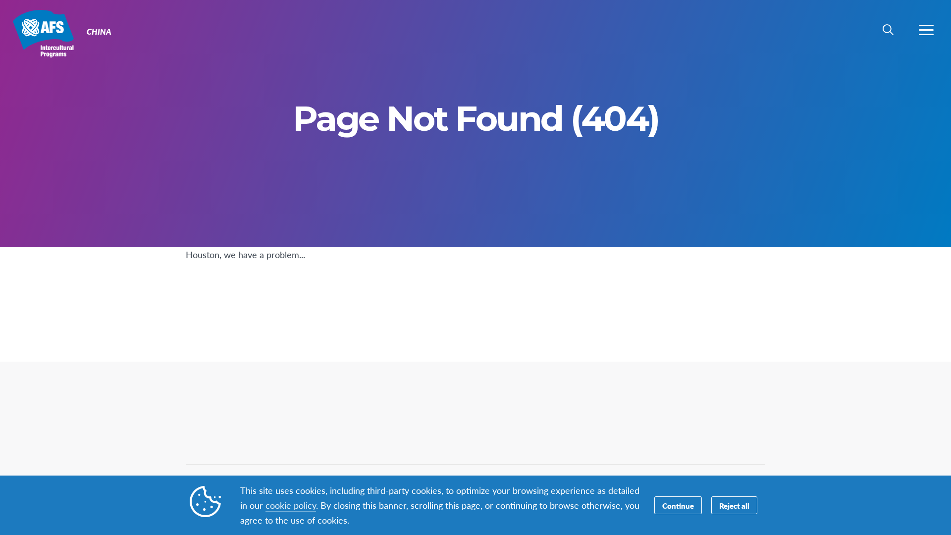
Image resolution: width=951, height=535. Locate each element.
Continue (678, 505)
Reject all (734, 505)
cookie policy (290, 505)
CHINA (43, 33)
